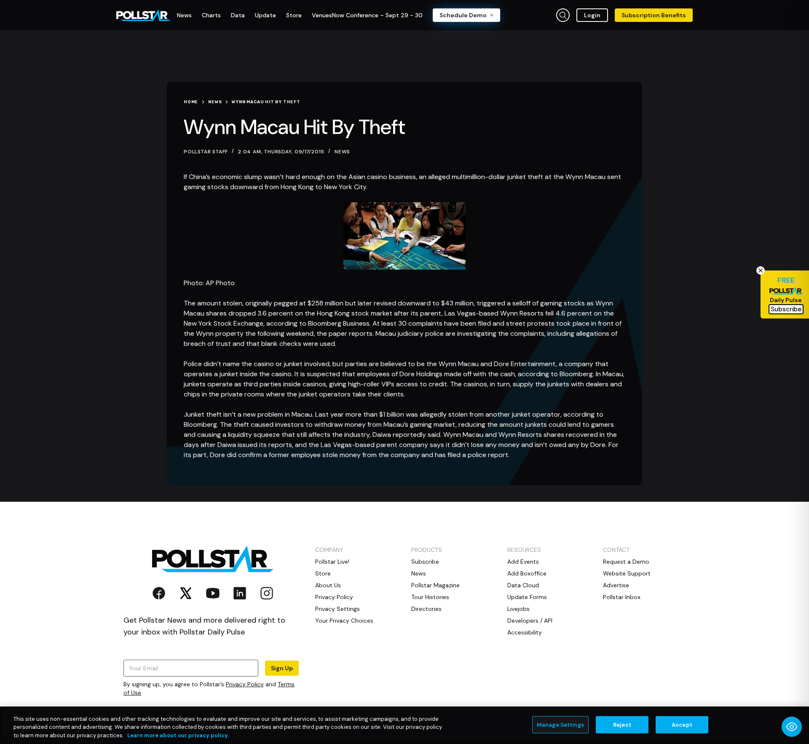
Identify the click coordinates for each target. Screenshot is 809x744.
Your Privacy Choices (344, 620)
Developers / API (529, 620)
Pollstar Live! (332, 561)
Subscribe (425, 561)
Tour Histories (430, 597)
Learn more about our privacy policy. (178, 735)
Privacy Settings (337, 609)
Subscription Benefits (653, 15)
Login (592, 15)
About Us (328, 585)
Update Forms (527, 597)
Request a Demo (626, 561)
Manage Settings (560, 724)
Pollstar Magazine (435, 585)
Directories (426, 609)
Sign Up (282, 668)
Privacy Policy (245, 684)
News (342, 151)
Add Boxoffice (526, 573)
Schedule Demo (463, 15)
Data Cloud (523, 585)
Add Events (523, 561)
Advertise (616, 585)
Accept (682, 724)
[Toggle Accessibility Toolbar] (792, 727)
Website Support (627, 573)
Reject (622, 724)
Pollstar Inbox (621, 597)
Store (323, 573)
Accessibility (524, 632)
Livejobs (518, 609)
